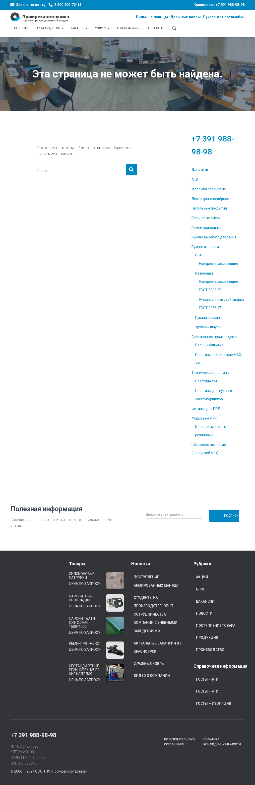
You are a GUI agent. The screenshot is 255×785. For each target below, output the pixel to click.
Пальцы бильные (209, 345)
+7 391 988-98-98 (230, 5)
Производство (48, 28)
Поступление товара (215, 626)
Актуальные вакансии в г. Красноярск (158, 647)
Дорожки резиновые (208, 189)
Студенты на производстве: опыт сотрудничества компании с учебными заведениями (155, 614)
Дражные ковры (149, 664)
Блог (200, 589)
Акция (202, 577)
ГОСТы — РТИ (207, 679)
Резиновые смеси (206, 218)
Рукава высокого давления (213, 237)
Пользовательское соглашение (179, 742)
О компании (127, 28)
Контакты (155, 28)
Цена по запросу (84, 584)
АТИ (194, 180)
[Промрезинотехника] (40, 17)
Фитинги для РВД (206, 409)
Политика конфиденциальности (222, 742)
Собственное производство (214, 337)
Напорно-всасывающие (218, 264)
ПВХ (198, 255)
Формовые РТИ (204, 418)
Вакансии (205, 601)
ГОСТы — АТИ (207, 691)
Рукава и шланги (205, 247)
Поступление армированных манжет (156, 581)
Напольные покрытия (209, 208)
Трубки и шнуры (208, 327)
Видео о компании (152, 676)
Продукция (207, 638)
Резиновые (204, 273)
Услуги (101, 28)
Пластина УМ (206, 381)
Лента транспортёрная (210, 199)
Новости (21, 28)
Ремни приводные (206, 228)
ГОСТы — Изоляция (213, 704)
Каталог (78, 28)
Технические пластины (210, 373)
